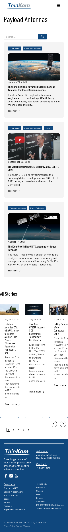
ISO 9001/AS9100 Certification (49, 505)
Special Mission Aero (13, 491)
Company (40, 487)
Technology (41, 483)
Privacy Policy (9, 526)
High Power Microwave (14, 509)
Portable (8, 505)
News (39, 494)
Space (6, 498)
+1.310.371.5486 (43, 468)
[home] (18, 5)
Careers (39, 490)
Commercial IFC (11, 488)
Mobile (7, 502)
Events (39, 498)
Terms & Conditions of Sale (48, 508)
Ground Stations (11, 495)
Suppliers (40, 501)
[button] (58, 5)
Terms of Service (23, 526)
